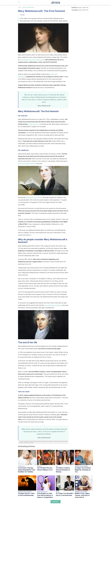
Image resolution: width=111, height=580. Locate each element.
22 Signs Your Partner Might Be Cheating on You (83, 470)
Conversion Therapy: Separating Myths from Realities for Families (26, 470)
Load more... (55, 501)
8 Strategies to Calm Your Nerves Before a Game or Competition (45, 495)
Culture (20, 7)
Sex (57, 466)
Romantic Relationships (81, 466)
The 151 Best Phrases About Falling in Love (44, 469)
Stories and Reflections (28, 7)
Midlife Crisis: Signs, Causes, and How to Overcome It (82, 495)
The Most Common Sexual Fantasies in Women (63, 470)
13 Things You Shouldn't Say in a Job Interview (65, 494)
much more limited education (27, 163)
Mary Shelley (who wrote (32, 59)
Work (57, 491)
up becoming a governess (34, 197)
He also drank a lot (34, 124)
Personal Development (81, 491)
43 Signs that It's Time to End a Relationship (26, 494)
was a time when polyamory (53, 305)
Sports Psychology (42, 491)
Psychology (21, 466)
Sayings (39, 466)
